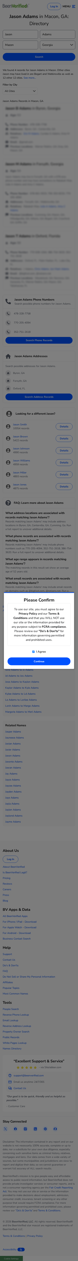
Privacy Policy (28, 613)
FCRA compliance (54, 627)
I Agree (40, 652)
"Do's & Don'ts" (49, 631)
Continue (39, 661)
